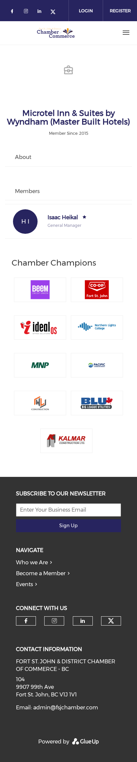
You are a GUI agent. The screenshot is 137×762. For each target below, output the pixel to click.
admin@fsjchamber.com (65, 707)
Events (24, 584)
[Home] (56, 32)
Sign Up (68, 526)
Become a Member (41, 573)
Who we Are (32, 562)
